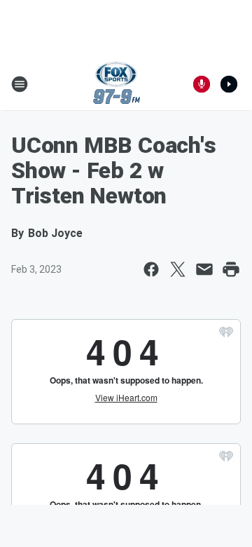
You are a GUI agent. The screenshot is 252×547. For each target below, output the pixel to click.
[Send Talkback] (201, 84)
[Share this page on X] (178, 269)
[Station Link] (116, 84)
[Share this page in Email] (204, 269)
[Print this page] (231, 269)
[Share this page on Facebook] (151, 269)
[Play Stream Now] (228, 84)
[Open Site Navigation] (19, 84)
